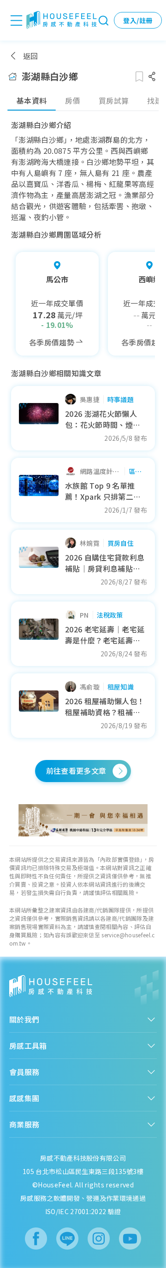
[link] (83, 820)
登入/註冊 (137, 20)
